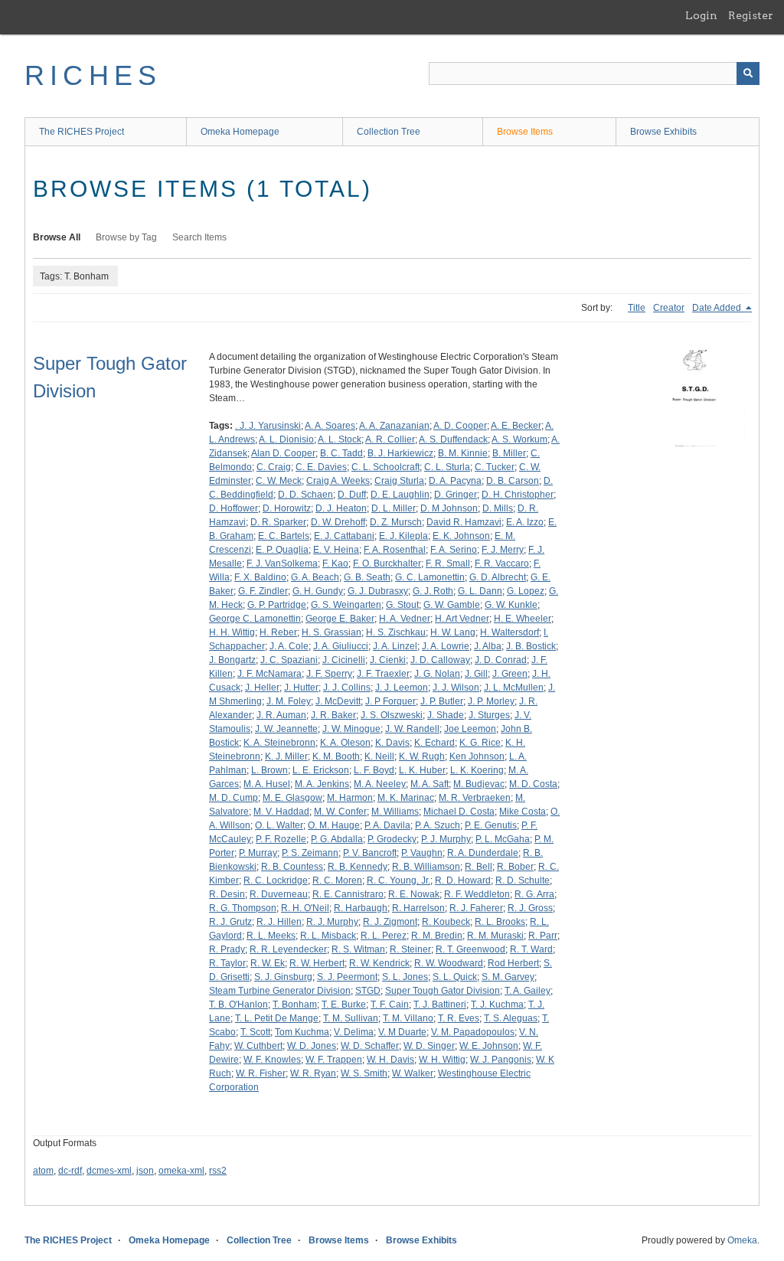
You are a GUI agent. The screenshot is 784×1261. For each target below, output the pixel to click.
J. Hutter (301, 687)
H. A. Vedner (404, 618)
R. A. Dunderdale (482, 853)
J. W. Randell (412, 729)
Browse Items (525, 131)
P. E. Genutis (491, 825)
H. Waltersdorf (509, 632)
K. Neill (379, 756)
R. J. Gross (530, 908)
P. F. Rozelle (281, 839)
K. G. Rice (480, 742)
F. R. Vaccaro (502, 563)
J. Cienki (388, 660)
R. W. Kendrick (379, 963)
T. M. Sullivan (350, 1018)
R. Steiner (410, 949)
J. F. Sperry (329, 673)
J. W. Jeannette (286, 729)
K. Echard (434, 742)
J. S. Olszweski (392, 715)
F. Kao (335, 563)
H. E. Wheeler (522, 618)
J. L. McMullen (514, 687)
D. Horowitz (287, 508)
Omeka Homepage (240, 131)
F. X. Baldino (260, 577)
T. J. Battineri (439, 1004)
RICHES (93, 75)
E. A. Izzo (525, 522)
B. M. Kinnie (463, 453)
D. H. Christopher (518, 494)
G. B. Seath (367, 577)
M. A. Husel (266, 784)
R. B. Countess (292, 866)
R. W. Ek (267, 963)
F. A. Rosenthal (395, 549)
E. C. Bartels (283, 536)
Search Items (199, 237)
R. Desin (227, 894)
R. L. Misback (328, 935)
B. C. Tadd (341, 453)
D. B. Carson (512, 480)
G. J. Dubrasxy (378, 591)
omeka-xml (181, 1170)
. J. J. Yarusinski (268, 425)
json (145, 1170)
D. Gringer (455, 494)
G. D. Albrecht (497, 577)
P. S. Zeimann (310, 853)
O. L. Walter (279, 825)
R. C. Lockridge (275, 880)
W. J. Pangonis (500, 1059)
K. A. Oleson (345, 742)
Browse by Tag (126, 237)
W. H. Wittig (442, 1059)
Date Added (717, 307)
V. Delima (354, 1032)
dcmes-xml (109, 1170)
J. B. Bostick (531, 646)
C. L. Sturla (447, 467)
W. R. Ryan (313, 1073)
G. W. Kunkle (511, 604)
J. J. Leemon (401, 687)
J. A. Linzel (395, 646)
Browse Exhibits (663, 131)
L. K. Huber (422, 770)
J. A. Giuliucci (340, 646)
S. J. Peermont (347, 977)
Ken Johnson (477, 756)
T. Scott (255, 1032)
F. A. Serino (453, 549)
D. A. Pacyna (455, 480)
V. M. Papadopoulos (472, 1032)
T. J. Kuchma (497, 1004)
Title (636, 307)
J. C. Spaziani (289, 660)
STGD (368, 990)
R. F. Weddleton (477, 894)
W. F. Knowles (272, 1059)
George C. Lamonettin (255, 618)
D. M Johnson (449, 508)
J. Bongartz (232, 660)
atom (43, 1170)
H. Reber (278, 632)
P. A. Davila (387, 825)
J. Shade (445, 715)
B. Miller (509, 453)
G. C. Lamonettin (430, 577)
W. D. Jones (311, 1045)
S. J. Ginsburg (283, 977)
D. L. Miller (393, 508)
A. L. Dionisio (286, 439)
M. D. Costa (533, 784)
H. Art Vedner (462, 618)
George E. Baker (339, 618)
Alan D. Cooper (283, 453)
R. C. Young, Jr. (398, 880)
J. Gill (476, 673)
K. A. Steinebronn (279, 742)
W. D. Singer (429, 1045)
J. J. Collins (347, 687)
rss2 (218, 1170)
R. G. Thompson (242, 908)
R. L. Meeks (271, 935)
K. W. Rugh (422, 756)
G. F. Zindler (263, 591)
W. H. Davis (390, 1059)
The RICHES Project (81, 131)
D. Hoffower (233, 508)
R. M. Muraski (495, 935)
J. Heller (262, 687)
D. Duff (352, 494)
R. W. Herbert (317, 963)
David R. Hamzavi (463, 522)
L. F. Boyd (374, 770)
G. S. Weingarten (346, 604)
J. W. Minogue (351, 729)
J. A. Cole (289, 646)
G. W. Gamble (451, 604)
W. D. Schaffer (370, 1045)
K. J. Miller (286, 756)
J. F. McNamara (269, 673)
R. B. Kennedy (357, 866)
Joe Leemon (470, 729)
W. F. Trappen (333, 1059)
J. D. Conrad (501, 660)
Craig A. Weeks (338, 480)
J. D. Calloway (440, 660)
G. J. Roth (433, 591)
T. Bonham (295, 1004)
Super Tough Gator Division (442, 990)
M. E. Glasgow (292, 797)
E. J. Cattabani (344, 536)
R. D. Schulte (522, 880)
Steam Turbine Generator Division (280, 990)
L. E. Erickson (320, 770)
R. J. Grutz (230, 921)
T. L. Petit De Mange (276, 1018)
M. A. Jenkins (322, 784)
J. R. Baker (333, 715)
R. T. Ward (531, 949)
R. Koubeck (446, 921)
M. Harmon (350, 797)
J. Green (510, 673)
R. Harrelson (418, 908)
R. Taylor (227, 963)
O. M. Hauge (334, 825)
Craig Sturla (399, 480)
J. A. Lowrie (445, 646)
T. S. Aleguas (510, 1018)
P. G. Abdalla (337, 839)
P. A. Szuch (437, 825)
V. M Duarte (402, 1032)
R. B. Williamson (426, 866)
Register (750, 15)
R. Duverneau (279, 894)
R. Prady (227, 949)
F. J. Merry (503, 549)
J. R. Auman (281, 715)
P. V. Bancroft (370, 853)
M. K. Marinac (405, 797)
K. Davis (392, 742)
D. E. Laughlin (400, 494)
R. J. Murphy (332, 921)
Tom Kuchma (302, 1032)
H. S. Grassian (331, 632)
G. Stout (402, 604)
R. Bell (478, 866)
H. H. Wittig (232, 632)
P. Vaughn (422, 853)
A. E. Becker (516, 425)
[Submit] (748, 73)
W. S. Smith (364, 1073)
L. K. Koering (477, 770)
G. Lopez (525, 591)
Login (701, 15)
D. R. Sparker (278, 522)
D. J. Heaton (341, 508)
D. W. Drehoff (338, 522)
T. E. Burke (344, 1004)
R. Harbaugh (360, 908)
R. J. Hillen (279, 921)
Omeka (742, 1240)
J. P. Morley (491, 701)
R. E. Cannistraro (348, 894)
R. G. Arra (534, 894)
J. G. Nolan (437, 673)
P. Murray (258, 853)
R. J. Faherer (476, 908)
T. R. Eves (458, 1018)
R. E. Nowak (413, 894)
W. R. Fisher (261, 1073)
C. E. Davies (321, 467)
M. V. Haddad (281, 811)
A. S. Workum (519, 439)
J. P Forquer (390, 701)
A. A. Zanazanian (394, 425)
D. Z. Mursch (396, 522)
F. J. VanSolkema (282, 563)
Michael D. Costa (459, 811)
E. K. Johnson (461, 536)
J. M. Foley (288, 701)
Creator (668, 307)
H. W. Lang (452, 632)
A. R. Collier (390, 439)
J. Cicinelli (343, 660)
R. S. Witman (358, 949)
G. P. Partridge (276, 604)
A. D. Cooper (460, 425)
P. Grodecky (392, 839)
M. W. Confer (340, 811)
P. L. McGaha (502, 839)
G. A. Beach (315, 577)
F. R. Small (448, 563)
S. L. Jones (405, 977)
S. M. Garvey (508, 977)
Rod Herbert (513, 963)
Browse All (56, 237)
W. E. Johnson (488, 1045)
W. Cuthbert (258, 1045)
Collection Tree (388, 131)
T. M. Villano (408, 1018)
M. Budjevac (479, 784)
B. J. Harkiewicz (400, 453)
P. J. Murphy (446, 839)
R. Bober (515, 866)
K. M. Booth (336, 756)
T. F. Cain (390, 1004)
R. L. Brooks (500, 921)
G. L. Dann (480, 591)
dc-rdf (70, 1170)
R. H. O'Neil (305, 908)
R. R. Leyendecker (288, 949)
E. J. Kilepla (403, 536)
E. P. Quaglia (282, 549)
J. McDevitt (338, 701)
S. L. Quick (455, 977)
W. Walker (412, 1073)
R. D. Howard (463, 880)
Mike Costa (522, 811)
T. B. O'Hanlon (238, 1004)
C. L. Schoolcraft (385, 467)
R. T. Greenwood (470, 949)
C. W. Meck (279, 480)
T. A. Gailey (527, 990)
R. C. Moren (337, 880)
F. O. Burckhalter (387, 563)
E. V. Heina (336, 549)
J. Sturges (489, 715)
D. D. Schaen (305, 494)
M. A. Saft (429, 784)
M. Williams (395, 811)
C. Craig (273, 467)
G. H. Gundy (317, 591)
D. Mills (497, 508)
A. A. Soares (330, 425)
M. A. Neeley (380, 784)
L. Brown (269, 770)
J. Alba (487, 646)
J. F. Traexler (383, 673)
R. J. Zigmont (390, 921)
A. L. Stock (339, 439)
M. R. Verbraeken (475, 797)
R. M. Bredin (436, 935)
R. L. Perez (384, 935)
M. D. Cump (233, 797)
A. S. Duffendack (453, 439)
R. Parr (542, 935)
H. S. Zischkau (396, 632)
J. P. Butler (441, 701)
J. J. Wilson (456, 687)
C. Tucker (494, 467)
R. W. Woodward (448, 963)
